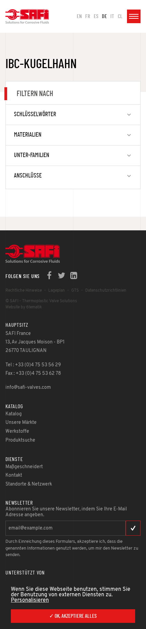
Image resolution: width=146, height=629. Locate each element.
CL (120, 16)
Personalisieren (30, 600)
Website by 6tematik (23, 307)
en (79, 16)
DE (104, 16)
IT (112, 16)
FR (87, 16)
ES (96, 16)
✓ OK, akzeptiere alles (73, 616)
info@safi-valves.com (28, 387)
